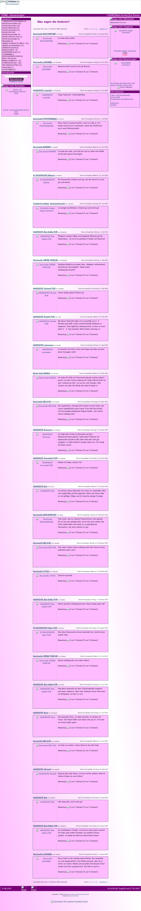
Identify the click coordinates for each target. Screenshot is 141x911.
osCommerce (74, 896)
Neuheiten (19, 86)
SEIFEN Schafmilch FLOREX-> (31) (15, 43)
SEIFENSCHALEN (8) (10, 48)
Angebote (128, 27)
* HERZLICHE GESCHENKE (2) (14, 21)
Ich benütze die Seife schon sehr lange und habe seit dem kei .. (123, 84)
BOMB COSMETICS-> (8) (11, 61)
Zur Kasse (134, 15)
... (98, 29)
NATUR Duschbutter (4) (11, 39)
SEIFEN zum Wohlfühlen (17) (13, 46)
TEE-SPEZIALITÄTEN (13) (12, 65)
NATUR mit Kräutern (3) (11, 30)
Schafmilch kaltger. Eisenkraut (125, 51)
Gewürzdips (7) (7, 67)
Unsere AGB (115, 97)
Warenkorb (129, 19)
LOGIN (110, 15)
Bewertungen (17, 15)
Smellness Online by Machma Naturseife (76, 894)
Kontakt (113, 105)
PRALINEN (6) (7, 41)
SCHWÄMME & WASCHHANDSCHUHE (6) (12, 55)
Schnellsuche (16, 79)
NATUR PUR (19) (8, 32)
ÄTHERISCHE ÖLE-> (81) (11, 63)
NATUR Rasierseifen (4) (11, 35)
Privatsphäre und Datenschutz (122, 99)
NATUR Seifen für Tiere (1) (12, 37)
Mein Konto (121, 15)
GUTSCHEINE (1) (8, 69)
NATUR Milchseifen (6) (10, 28)
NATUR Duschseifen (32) (11, 23)
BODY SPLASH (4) (9, 58)
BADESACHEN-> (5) (10, 50)
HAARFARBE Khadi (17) (11, 52)
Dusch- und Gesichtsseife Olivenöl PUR (16, 111)
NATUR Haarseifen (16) (11, 26)
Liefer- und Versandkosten (120, 95)
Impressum (115, 103)
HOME (4, 15)
